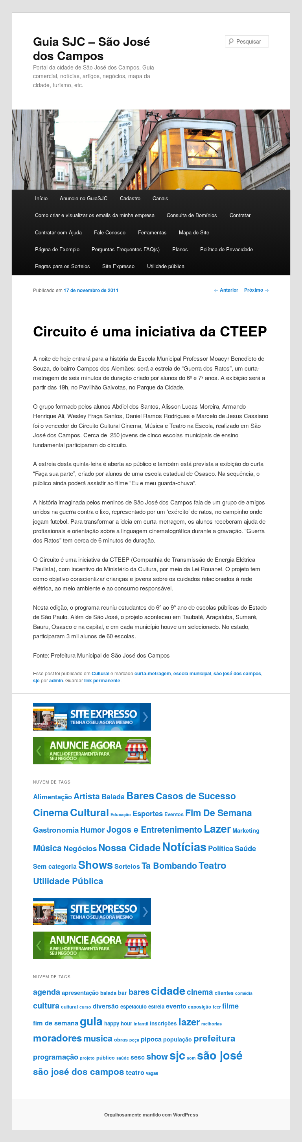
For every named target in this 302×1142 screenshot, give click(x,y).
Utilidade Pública (68, 880)
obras (121, 1039)
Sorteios (127, 866)
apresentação (80, 992)
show (157, 1056)
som (191, 1058)
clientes (224, 992)
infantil (141, 1024)
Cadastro (130, 198)
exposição (199, 1006)
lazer (189, 1021)
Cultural (100, 673)
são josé (220, 1055)
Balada (113, 796)
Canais (160, 198)
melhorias (211, 1024)
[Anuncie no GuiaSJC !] (92, 762)
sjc (36, 680)
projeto (87, 1058)
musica (97, 1038)
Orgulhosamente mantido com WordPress (151, 1114)
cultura (46, 1005)
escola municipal (192, 673)
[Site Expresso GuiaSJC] (92, 728)
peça (134, 1040)
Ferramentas (152, 232)
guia (91, 1021)
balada (108, 992)
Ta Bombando (169, 865)
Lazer (217, 828)
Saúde (245, 848)
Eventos (174, 814)
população (177, 1039)
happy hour (118, 1023)
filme (230, 1006)
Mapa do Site (194, 232)
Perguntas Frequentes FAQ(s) (126, 249)
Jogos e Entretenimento (154, 829)
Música (47, 847)
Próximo (256, 289)
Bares (140, 795)
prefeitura (214, 1038)
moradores (57, 1037)
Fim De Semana (218, 812)
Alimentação (52, 796)
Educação (120, 814)
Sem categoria (55, 866)
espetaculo (133, 1006)
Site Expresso (118, 266)
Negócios (80, 848)
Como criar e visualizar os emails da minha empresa (95, 215)
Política (220, 848)
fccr (217, 1007)
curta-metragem (152, 673)
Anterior (226, 289)
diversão (106, 1005)
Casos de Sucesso (196, 795)
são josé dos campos (237, 673)
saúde (122, 1058)
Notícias (184, 846)
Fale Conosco (109, 232)
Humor (92, 829)
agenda (46, 991)
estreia (156, 1006)
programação (55, 1056)
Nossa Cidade (129, 847)
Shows (95, 864)
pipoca (151, 1038)
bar (122, 992)
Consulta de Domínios (192, 215)
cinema (200, 992)
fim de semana (55, 1022)
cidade (168, 990)
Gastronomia (56, 829)
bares (139, 991)
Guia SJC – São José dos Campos (91, 48)
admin (56, 680)
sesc (138, 1057)
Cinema (50, 812)
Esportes (148, 813)
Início (41, 198)
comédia (243, 993)
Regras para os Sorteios (62, 266)
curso (85, 1007)
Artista (87, 796)
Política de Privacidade (226, 249)
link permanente (102, 680)
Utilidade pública (165, 266)
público (105, 1057)
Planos (180, 249)
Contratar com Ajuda (58, 232)
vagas (152, 1073)
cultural (69, 1006)
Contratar (240, 215)
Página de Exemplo (57, 249)
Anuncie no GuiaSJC (83, 198)
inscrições (163, 1023)
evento (176, 1005)
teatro (135, 1072)
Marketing (246, 830)
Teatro (212, 865)
